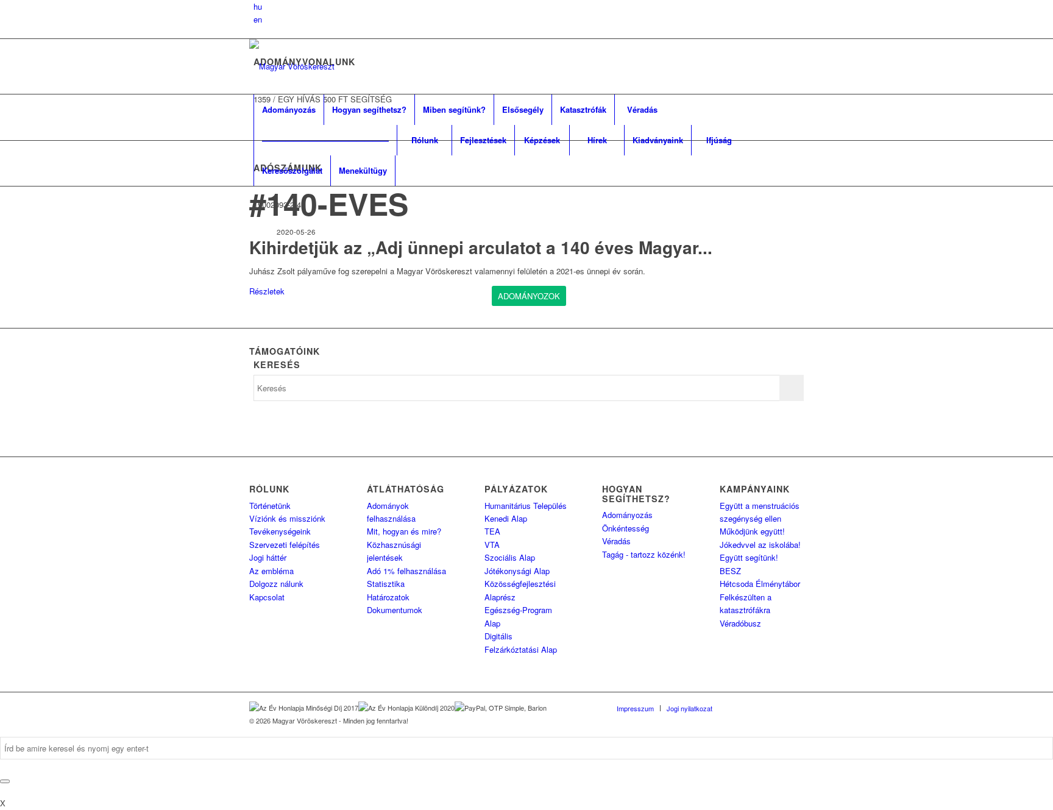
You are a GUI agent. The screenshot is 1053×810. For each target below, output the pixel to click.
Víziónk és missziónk (287, 518)
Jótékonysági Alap (517, 571)
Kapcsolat (267, 597)
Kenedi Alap (505, 518)
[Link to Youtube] (794, 707)
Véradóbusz (740, 623)
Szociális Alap (509, 557)
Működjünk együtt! (752, 531)
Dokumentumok (394, 610)
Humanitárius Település (525, 505)
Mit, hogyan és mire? (404, 531)
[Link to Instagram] (776, 707)
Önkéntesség (625, 528)
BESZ (730, 571)
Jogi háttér (267, 557)
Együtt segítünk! (749, 557)
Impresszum (635, 708)
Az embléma (271, 571)
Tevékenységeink (280, 531)
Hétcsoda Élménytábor (760, 583)
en (258, 19)
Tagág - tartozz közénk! (644, 554)
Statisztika (386, 583)
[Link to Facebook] (740, 707)
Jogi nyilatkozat (689, 708)
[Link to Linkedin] (758, 707)
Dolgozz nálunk (276, 583)
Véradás (616, 541)
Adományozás (627, 514)
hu (258, 6)
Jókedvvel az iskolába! (760, 544)
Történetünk (270, 505)
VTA (492, 544)
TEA (492, 531)
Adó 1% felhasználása (406, 571)
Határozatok (388, 597)
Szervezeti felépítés (284, 544)
